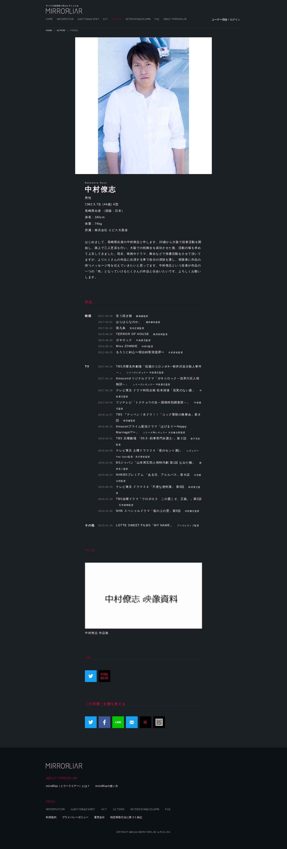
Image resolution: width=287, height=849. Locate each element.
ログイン (235, 19)
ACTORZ (117, 19)
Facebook (104, 722)
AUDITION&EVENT (88, 19)
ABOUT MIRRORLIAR (175, 19)
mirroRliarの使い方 (106, 786)
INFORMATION (65, 19)
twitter (91, 676)
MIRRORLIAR (64, 11)
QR (159, 722)
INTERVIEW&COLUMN (138, 19)
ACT (105, 19)
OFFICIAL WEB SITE (104, 676)
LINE (118, 722)
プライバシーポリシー (75, 817)
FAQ (157, 19)
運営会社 (99, 817)
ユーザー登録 (219, 19)
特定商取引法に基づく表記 (126, 817)
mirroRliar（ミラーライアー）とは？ (68, 786)
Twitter (91, 722)
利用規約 (51, 817)
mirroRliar (64, 766)
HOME (49, 19)
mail (132, 722)
